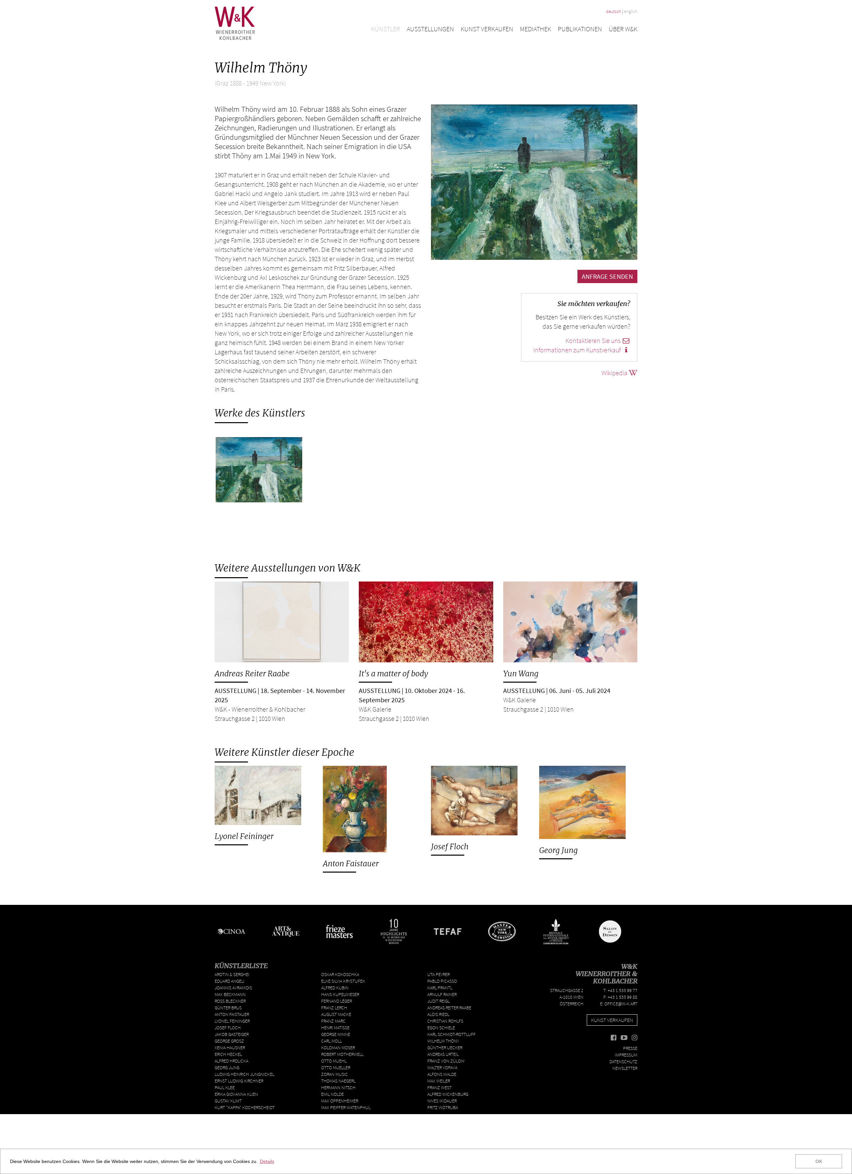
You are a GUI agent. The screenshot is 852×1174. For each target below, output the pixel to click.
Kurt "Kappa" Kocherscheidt (245, 1107)
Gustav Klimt (228, 1101)
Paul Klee (225, 1087)
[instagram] (634, 1037)
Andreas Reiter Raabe (252, 673)
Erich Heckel (228, 1054)
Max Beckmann (230, 994)
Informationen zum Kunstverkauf (577, 350)
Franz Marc (333, 1021)
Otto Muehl (333, 1061)
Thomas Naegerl (338, 1081)
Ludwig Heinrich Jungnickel (244, 1074)
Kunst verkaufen (487, 29)
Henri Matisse (335, 1028)
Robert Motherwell (342, 1054)
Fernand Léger (336, 1001)
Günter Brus (228, 1008)
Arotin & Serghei (232, 974)
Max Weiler (438, 1081)
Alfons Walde (441, 1074)
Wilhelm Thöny (443, 1041)
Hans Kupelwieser (340, 994)
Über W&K (623, 29)
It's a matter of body (393, 673)
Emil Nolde (332, 1094)
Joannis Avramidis (233, 988)
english (630, 11)
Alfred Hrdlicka (231, 1061)
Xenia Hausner (230, 1048)
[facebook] (613, 1037)
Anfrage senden (607, 276)
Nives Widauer (442, 1101)
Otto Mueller (335, 1068)
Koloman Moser (338, 1048)
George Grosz (229, 1041)
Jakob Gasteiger (232, 1034)
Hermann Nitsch (338, 1087)
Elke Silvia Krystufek (343, 981)
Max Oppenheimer (339, 1101)
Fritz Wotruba (442, 1107)
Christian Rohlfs (445, 1021)
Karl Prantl (439, 988)
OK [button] (818, 1161)
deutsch (613, 11)
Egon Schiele (441, 1028)
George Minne (335, 1034)
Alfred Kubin (334, 988)
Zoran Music (334, 1074)
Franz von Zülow (446, 1061)
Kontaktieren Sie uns (593, 340)
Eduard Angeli (229, 981)
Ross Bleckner (230, 1001)
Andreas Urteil (443, 1054)
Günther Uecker (444, 1048)
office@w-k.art (620, 1004)
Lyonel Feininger (244, 836)
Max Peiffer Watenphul (345, 1107)
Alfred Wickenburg (447, 1094)
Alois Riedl (438, 1014)
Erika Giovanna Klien (236, 1094)
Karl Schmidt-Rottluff (451, 1034)
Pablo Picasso (442, 981)
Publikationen (580, 29)
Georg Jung (558, 850)
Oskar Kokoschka (340, 974)
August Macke (336, 1014)
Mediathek (535, 29)
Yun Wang (520, 673)
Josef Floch (450, 846)
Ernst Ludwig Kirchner (239, 1081)
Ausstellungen (430, 29)
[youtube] (624, 1037)
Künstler (385, 29)
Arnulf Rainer (442, 994)
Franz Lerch (334, 1008)
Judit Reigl (438, 1001)
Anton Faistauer (351, 863)
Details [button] (267, 1161)
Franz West (439, 1087)
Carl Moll (331, 1041)
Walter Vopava (442, 1068)
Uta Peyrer (438, 974)
